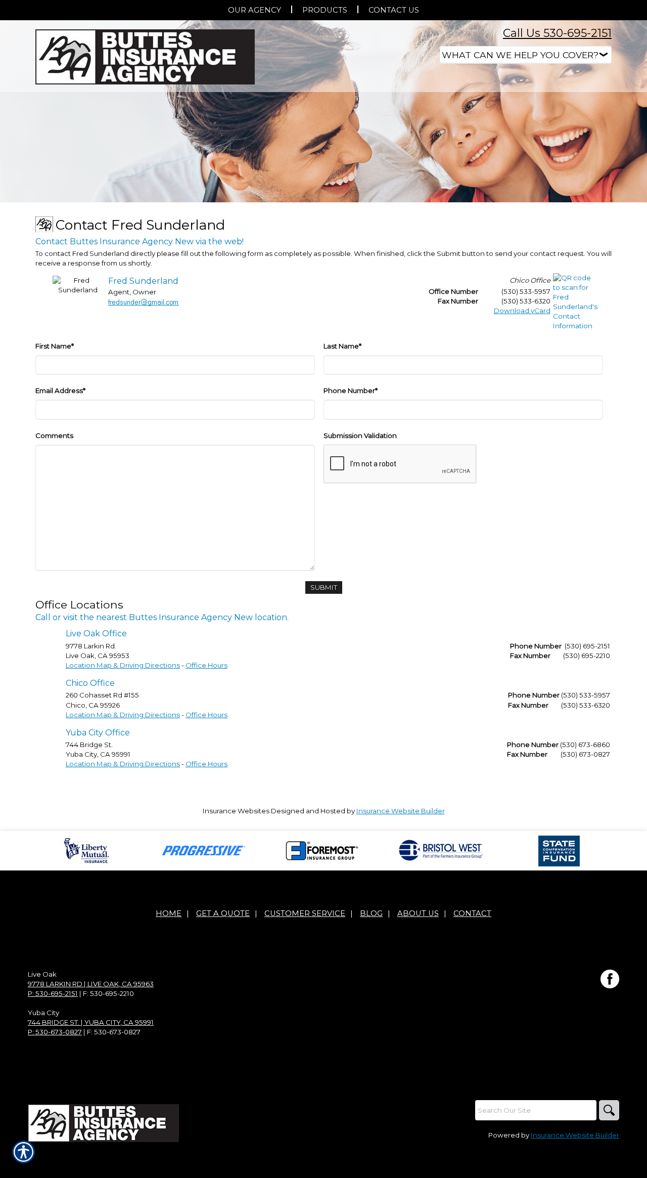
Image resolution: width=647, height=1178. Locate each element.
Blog (371, 913)
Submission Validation (360, 435)
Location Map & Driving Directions (123, 665)
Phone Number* (351, 390)
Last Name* (342, 346)
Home (168, 913)
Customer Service (304, 913)
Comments (54, 435)
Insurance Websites (236, 811)
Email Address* (60, 390)
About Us (418, 913)
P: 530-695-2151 (53, 993)
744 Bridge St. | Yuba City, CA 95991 (91, 1022)
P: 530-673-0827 (55, 1032)
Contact (472, 913)
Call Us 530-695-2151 (557, 33)
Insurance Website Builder (400, 811)
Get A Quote (223, 913)
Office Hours (206, 665)
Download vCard (522, 311)
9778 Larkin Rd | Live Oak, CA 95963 (91, 984)
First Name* (54, 346)
